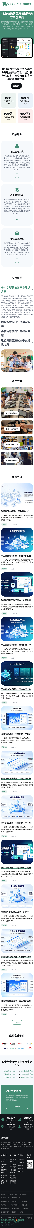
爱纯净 (3, 1194)
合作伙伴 (21, 1162)
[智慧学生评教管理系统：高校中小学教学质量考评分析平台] (17, 896)
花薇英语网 (15, 1208)
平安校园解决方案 (9, 1074)
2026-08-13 (14, 925)
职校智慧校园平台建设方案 (15, 324)
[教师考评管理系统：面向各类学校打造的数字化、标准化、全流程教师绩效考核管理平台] (17, 762)
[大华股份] (5, 1044)
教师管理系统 (4, 1160)
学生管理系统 (4, 1166)
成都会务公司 (5, 1198)
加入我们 (21, 1168)
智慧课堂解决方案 (27, 1071)
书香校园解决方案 (9, 1077)
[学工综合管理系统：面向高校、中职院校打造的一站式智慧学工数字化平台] (17, 629)
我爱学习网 (23, 1194)
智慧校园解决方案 (9, 1071)
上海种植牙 (23, 1201)
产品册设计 (4, 1205)
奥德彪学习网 (5, 1212)
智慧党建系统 (16, 1198)
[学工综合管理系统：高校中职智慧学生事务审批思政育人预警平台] (17, 540)
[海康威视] (13, 1044)
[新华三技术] (29, 1048)
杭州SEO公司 (5, 1208)
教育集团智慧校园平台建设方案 (15, 342)
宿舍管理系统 (4, 1182)
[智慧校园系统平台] (8, 4)
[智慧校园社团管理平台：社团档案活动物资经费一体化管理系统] (17, 584)
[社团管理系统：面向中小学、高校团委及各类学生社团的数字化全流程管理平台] (17, 851)
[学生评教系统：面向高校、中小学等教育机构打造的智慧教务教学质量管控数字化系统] (17, 807)
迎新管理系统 (4, 1176)
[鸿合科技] (21, 1044)
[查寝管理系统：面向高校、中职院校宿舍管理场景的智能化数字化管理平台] (17, 718)
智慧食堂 (24, 1205)
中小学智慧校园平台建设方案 (15, 289)
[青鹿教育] (13, 1048)
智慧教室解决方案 (27, 1074)
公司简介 (21, 1159)
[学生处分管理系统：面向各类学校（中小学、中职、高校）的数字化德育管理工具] (17, 673)
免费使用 (17, 1106)
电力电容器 (25, 1208)
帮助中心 (21, 1172)
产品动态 (4, 524)
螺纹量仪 (14, 1201)
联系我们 (21, 1165)
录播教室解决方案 (27, 1077)
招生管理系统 (4, 1171)
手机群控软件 (15, 1205)
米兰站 (22, 1212)
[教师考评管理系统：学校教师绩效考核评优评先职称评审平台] (17, 940)
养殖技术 (14, 1212)
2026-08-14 (14, 569)
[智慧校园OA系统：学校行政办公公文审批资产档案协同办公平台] (17, 495)
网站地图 (16, 1222)
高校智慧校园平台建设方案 (15, 333)
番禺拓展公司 (5, 1201)
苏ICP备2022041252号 (8, 1220)
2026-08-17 (14, 524)
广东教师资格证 (12, 1194)
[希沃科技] (21, 1048)
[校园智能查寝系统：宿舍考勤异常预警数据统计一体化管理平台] (17, 985)
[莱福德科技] (5, 1048)
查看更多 (17, 1022)
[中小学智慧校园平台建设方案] (17, 360)
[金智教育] (29, 1044)
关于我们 (16, 86)
